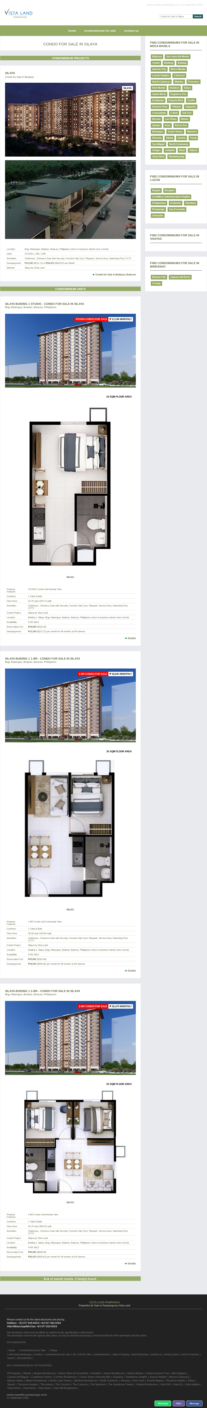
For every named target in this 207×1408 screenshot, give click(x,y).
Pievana (157, 138)
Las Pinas (170, 119)
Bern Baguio (179, 1373)
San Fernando (177, 209)
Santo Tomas (175, 131)
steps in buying (120, 1354)
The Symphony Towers (120, 1384)
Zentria (181, 138)
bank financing (140, 1354)
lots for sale (84, 1354)
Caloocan (179, 75)
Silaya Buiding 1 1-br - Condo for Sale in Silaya (42, 658)
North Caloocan (161, 81)
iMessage (194, 1403)
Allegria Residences (45, 1373)
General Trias (160, 106)
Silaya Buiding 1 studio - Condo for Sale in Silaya (44, 303)
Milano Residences (36, 1380)
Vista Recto (29, 1388)
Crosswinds (159, 113)
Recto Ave (181, 125)
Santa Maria (159, 94)
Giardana (190, 203)
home (72, 30)
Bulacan (157, 56)
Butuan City (159, 277)
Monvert (192, 131)
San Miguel (158, 144)
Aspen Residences (114, 1373)
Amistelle (157, 215)
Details (132, 638)
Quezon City (159, 69)
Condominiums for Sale (100, 30)
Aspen (156, 62)
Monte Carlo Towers (61, 1380)
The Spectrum (98, 1384)
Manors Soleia (15, 1380)
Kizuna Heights (158, 1377)
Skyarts (11, 1384)
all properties (24, 1358)
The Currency (80, 1384)
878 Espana (14, 1373)
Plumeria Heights (175, 1380)
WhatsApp (163, 1403)
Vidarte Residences (147, 1384)
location (38, 1354)
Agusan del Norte (180, 277)
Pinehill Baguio (155, 1380)
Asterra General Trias (158, 1373)
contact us (131, 30)
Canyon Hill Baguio (18, 1377)
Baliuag (182, 62)
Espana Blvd (175, 100)
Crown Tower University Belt (94, 1377)
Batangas (157, 131)
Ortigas (156, 150)
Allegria (176, 106)
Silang (169, 138)
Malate (185, 119)
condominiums (102, 1354)
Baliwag (168, 62)
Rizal (182, 150)
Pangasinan (159, 203)
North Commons (178, 144)
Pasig (193, 138)
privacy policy (171, 1354)
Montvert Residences (86, 1380)
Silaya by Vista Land (34, 268)
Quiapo (156, 125)
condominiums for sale (57, 1354)
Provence (193, 81)
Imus (167, 125)
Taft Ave (187, 113)
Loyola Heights (160, 75)
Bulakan (174, 87)
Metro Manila (178, 69)
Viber (178, 1403)
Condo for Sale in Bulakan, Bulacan (115, 274)
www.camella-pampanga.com (27, 1394)
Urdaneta (175, 203)
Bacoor (156, 119)
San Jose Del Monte (177, 56)
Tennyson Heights (28, 1384)
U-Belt (174, 113)
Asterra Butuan (135, 1373)
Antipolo (170, 150)
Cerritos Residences (65, 1377)
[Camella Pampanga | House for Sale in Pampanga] (17, 19)
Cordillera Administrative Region (171, 196)
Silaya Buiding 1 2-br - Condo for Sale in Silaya (42, 991)
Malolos (179, 81)
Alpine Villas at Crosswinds (73, 1373)
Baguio (156, 190)
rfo (74, 1354)
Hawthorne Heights (136, 1377)
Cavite (191, 100)
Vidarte (193, 150)
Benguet (169, 190)
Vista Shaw (44, 1388)
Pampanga (158, 209)
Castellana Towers (41, 1377)
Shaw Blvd (158, 156)
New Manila (158, 87)
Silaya (10, 73)
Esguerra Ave (178, 94)
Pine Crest (138, 1380)
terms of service (190, 1354)
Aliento (27, 1373)
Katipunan (158, 100)
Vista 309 (165, 1384)
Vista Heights (192, 1384)
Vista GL (178, 1384)
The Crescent (62, 1384)
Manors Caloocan (179, 1377)
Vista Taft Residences (65, 1388)
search (11, 1358)
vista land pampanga (20, 1354)
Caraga (156, 283)
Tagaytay (190, 106)
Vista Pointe (13, 1388)
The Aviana (46, 1384)
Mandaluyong (176, 156)
